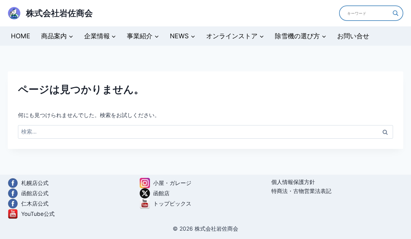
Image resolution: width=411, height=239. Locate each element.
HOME (20, 36)
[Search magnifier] (395, 13)
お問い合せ (353, 36)
